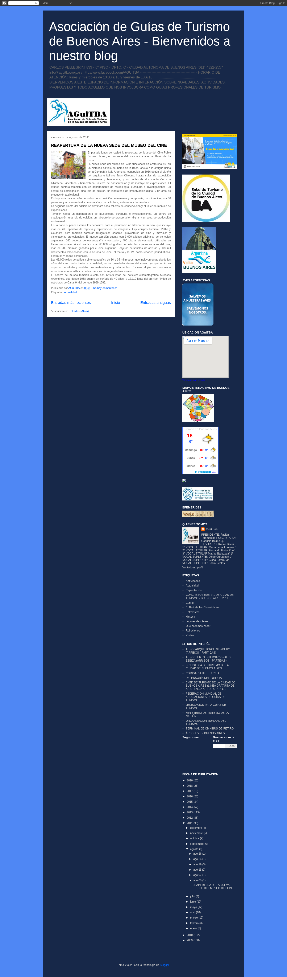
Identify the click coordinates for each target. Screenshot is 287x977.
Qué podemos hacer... (199, 626)
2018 (190, 785)
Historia (190, 616)
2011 (190, 823)
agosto (194, 849)
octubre (195, 838)
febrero (194, 923)
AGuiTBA (211, 529)
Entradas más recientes (71, 303)
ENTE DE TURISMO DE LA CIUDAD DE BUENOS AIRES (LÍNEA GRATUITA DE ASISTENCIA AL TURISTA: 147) (211, 686)
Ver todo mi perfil (192, 567)
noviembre (197, 833)
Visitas (190, 635)
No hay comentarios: (105, 288)
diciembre (196, 827)
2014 (190, 807)
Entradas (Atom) (79, 311)
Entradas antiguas (155, 303)
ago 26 (197, 853)
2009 (190, 940)
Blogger (164, 964)
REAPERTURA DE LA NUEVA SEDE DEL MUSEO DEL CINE (109, 145)
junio (193, 901)
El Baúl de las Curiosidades (202, 607)
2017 (190, 791)
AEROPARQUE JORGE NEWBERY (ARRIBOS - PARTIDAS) (208, 651)
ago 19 (197, 864)
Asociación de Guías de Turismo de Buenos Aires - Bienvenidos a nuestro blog (139, 41)
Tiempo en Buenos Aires (200, 429)
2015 (190, 801)
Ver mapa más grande (193, 380)
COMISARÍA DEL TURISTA (203, 673)
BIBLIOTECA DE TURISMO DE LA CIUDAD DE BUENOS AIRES (207, 667)
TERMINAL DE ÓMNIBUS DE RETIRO (210, 728)
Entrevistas (193, 612)
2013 (190, 812)
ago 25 (197, 859)
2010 (190, 935)
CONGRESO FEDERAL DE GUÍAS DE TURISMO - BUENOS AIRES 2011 (210, 596)
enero (194, 928)
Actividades (193, 580)
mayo (194, 907)
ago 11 (197, 869)
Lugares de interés (197, 621)
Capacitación (193, 590)
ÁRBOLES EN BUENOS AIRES (205, 733)
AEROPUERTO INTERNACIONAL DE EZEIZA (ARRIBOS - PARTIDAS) (209, 659)
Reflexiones (193, 630)
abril (193, 912)
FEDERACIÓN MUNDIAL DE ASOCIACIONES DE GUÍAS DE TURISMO (205, 697)
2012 (190, 817)
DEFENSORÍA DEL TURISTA (204, 677)
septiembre (197, 843)
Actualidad (70, 292)
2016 (190, 796)
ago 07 (197, 874)
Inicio (115, 303)
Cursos (190, 602)
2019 (190, 780)
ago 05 (197, 880)
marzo (194, 917)
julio (193, 896)
